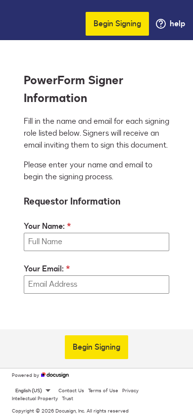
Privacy (130, 390)
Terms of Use (103, 390)
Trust (67, 398)
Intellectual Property (35, 398)
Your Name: (44, 226)
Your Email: (44, 268)
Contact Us (71, 390)
